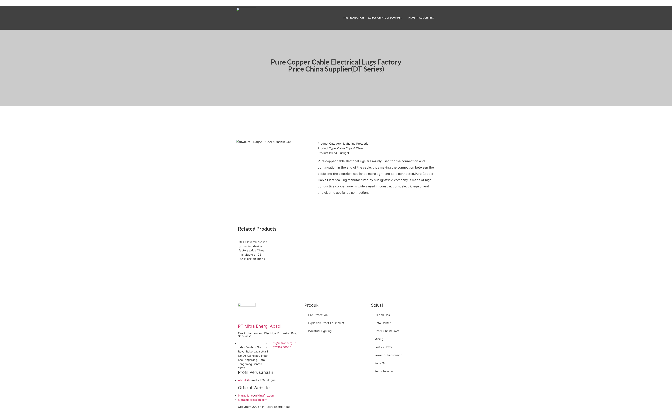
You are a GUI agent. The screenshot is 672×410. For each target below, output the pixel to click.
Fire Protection (354, 17)
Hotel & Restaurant (386, 331)
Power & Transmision (388, 355)
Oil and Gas (382, 315)
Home (397, 2)
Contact (428, 2)
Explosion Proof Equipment (386, 17)
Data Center (382, 323)
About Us (412, 2)
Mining (378, 339)
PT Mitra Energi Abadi (259, 326)
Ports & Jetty (383, 347)
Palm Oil (379, 363)
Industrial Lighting (421, 17)
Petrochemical (383, 371)
